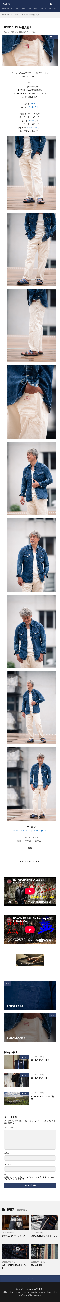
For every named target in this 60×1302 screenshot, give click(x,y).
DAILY (16, 15)
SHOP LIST (33, 9)
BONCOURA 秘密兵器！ (31, 15)
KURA (33, 103)
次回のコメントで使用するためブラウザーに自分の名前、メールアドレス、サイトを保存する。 (29, 1178)
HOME (7, 14)
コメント (8, 1127)
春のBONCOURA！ (40, 1060)
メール (7, 1164)
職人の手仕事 (36, 1265)
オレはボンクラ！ (37, 1289)
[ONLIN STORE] (30, 964)
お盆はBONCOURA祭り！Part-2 (44, 1237)
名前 (7, 1153)
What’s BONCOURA (10, 9)
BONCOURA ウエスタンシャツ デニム (30, 830)
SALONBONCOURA (49, 9)
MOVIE (24, 9)
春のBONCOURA (39, 1078)
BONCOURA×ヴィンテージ (13, 1236)
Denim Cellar (34, 107)
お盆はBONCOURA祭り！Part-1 (15, 1266)
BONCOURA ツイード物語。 (42, 1098)
